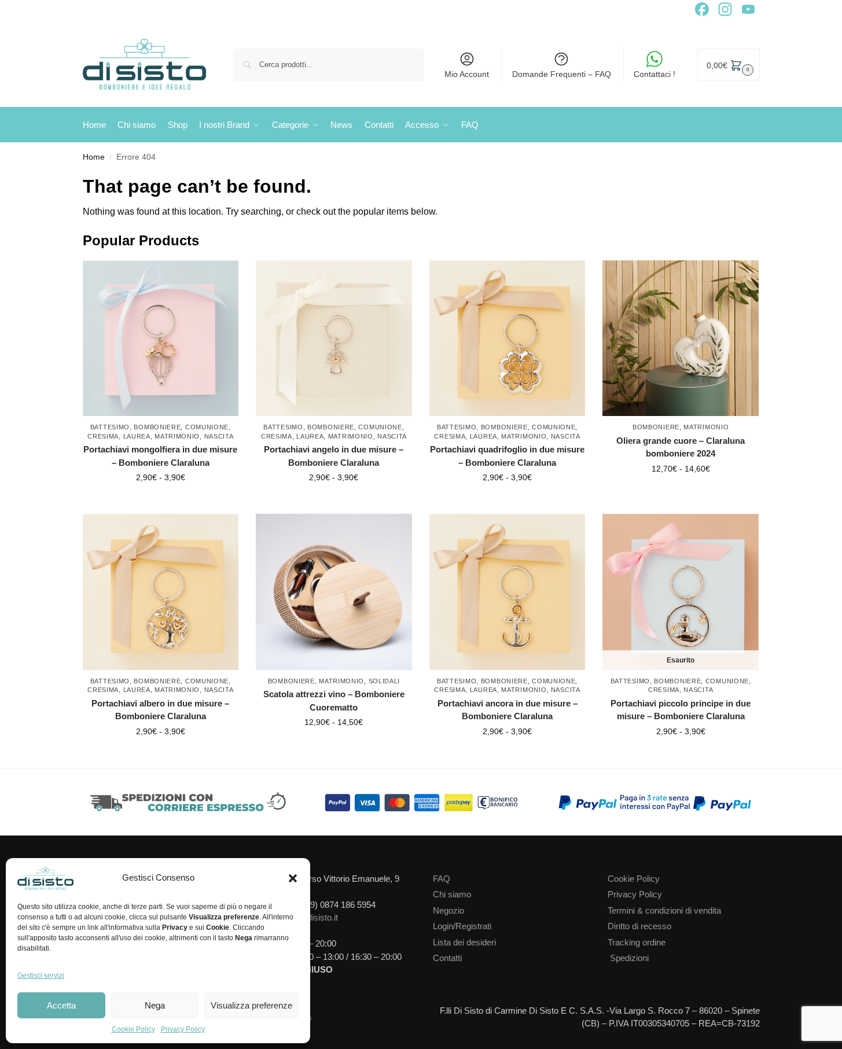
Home (94, 157)
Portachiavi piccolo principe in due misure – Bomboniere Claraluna (681, 710)
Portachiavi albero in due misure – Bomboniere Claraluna (160, 710)
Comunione (207, 427)
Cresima (103, 436)
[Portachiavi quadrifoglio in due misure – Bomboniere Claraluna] (507, 338)
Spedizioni (629, 958)
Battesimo (110, 427)
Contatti (447, 958)
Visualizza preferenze (251, 1005)
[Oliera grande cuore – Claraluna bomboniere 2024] (680, 338)
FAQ (441, 879)
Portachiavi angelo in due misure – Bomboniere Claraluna (333, 456)
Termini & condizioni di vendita (664, 910)
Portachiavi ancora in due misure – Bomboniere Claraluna (507, 710)
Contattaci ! (654, 74)
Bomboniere (157, 427)
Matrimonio (177, 436)
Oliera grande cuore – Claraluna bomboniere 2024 (680, 447)
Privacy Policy (183, 1029)
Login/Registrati (462, 926)
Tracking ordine (636, 942)
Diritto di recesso (639, 926)
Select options (160, 502)
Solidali (384, 681)
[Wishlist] (232, 277)
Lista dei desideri (464, 942)
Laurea (136, 436)
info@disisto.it (311, 917)
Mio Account (466, 74)
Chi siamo (452, 894)
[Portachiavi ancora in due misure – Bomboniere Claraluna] (507, 592)
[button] (293, 878)
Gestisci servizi (40, 975)
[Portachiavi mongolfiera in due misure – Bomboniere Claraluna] (161, 338)
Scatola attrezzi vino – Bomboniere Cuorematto (334, 700)
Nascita (219, 436)
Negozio (448, 910)
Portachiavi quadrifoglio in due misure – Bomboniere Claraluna (507, 456)
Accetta (61, 1005)
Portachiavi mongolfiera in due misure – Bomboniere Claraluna (160, 456)
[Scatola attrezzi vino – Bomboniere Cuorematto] (334, 592)
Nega (155, 1005)
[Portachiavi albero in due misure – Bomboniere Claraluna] (161, 592)
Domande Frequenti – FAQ (561, 74)
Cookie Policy (133, 1029)
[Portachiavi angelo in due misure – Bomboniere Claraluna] (334, 338)
